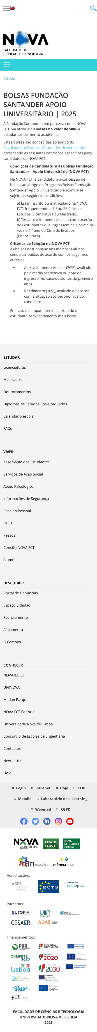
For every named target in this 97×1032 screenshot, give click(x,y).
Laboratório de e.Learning (64, 798)
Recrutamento (15, 617)
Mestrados (12, 379)
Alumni (9, 559)
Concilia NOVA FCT (19, 547)
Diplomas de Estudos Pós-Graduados (35, 403)
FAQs (7, 428)
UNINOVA (11, 687)
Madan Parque (15, 699)
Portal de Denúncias (20, 592)
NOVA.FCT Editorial (19, 711)
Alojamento (13, 629)
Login (21, 788)
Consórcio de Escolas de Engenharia (34, 736)
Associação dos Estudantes (26, 461)
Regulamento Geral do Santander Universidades (44, 147)
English (12, 8)
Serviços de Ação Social (23, 474)
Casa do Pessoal (17, 510)
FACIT (8, 523)
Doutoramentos (17, 391)
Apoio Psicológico (18, 486)
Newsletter (12, 760)
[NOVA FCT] (25, 43)
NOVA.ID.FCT (14, 675)
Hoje (7, 772)
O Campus (12, 641)
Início (10, 78)
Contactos (12, 748)
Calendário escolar (19, 416)
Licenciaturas (14, 367)
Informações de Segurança (26, 498)
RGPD (65, 809)
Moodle (24, 798)
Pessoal (9, 535)
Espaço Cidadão (16, 605)
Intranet (43, 788)
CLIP (81, 788)
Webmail (43, 809)
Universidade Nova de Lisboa (28, 723)
